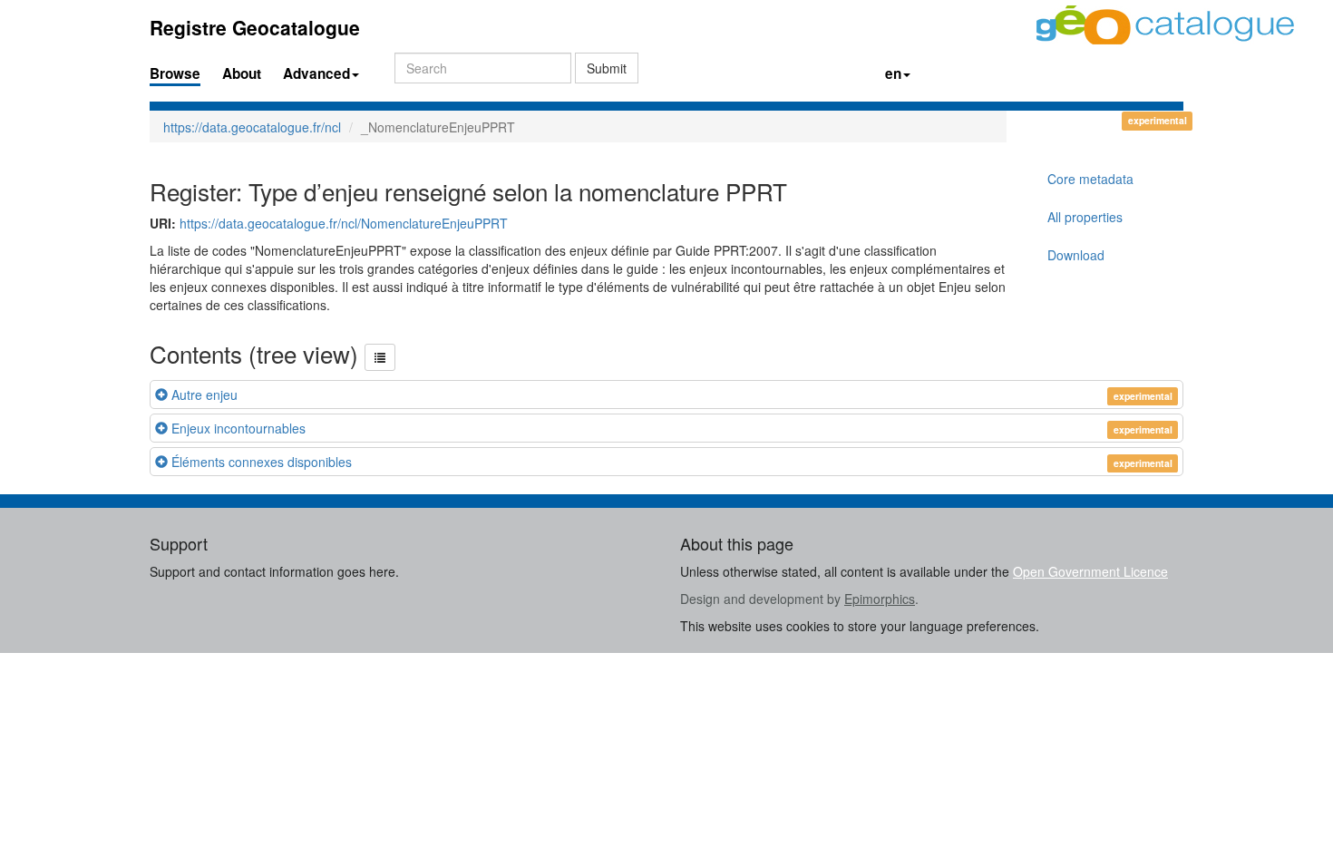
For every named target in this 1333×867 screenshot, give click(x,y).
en (893, 73)
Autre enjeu (204, 394)
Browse (175, 73)
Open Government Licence (1090, 571)
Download (1075, 255)
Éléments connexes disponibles (261, 462)
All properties (1085, 217)
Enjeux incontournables (238, 428)
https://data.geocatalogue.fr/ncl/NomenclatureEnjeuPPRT (344, 223)
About (241, 73)
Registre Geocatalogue (255, 27)
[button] (380, 357)
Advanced (316, 73)
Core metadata (1090, 179)
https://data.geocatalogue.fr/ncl (252, 127)
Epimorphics (879, 598)
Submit (607, 68)
